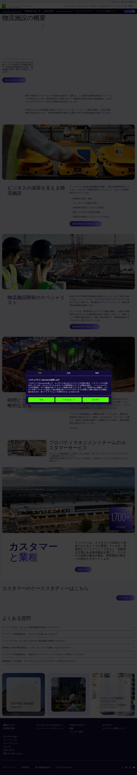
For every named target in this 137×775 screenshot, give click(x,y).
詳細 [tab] (68, 373)
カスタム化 (67, 400)
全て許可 (95, 400)
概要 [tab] (97, 373)
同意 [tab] (40, 373)
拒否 (41, 400)
